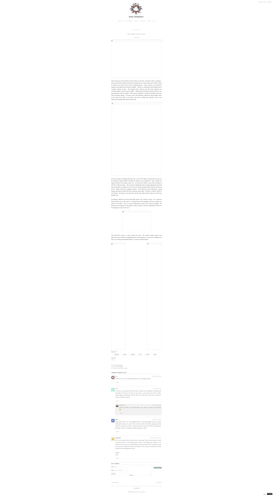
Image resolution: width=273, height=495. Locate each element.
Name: (114, 466)
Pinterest (265, 1)
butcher (115, 368)
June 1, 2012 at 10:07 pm (156, 419)
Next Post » (159, 482)
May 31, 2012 (119, 365)
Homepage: (113, 473)
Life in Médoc (120, 366)
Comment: (131, 475)
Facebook (260, 1)
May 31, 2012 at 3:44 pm (156, 376)
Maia (116, 376)
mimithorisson (122, 405)
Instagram (270, 1)
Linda (116, 388)
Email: (116, 470)
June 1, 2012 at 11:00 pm (156, 405)
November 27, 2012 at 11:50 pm (155, 437)
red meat (125, 368)
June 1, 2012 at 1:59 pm (157, 388)
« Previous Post (114, 482)
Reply (117, 382)
